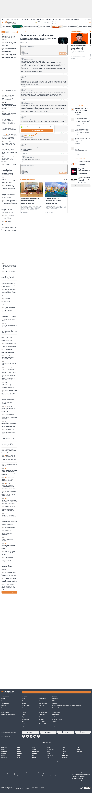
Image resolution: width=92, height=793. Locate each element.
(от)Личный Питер (15, 19)
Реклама (3, 705)
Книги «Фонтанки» (56, 712)
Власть (24, 712)
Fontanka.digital (55, 714)
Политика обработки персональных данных (81, 772)
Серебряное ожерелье (35, 19)
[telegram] (27, 736)
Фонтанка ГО (24, 19)
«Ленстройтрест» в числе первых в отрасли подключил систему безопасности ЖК (30, 201)
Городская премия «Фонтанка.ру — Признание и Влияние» (66, 705)
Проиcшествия (43, 707)
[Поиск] (82, 23)
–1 (65, 114)
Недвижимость (26, 726)
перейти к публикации (29, 32)
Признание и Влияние (48, 19)
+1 (61, 141)
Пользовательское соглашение (78, 770)
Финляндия (42, 721)
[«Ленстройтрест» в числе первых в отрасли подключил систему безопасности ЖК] (31, 189)
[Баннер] (17, 26)
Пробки (46, 22)
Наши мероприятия (6, 707)
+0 (61, 73)
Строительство (43, 712)
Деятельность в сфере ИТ (77, 780)
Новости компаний (27, 179)
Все (3, 32)
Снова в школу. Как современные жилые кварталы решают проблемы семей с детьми (55, 201)
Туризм (41, 717)
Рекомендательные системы (77, 778)
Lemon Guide (58, 19)
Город (23, 717)
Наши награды (75, 785)
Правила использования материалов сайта (81, 774)
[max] (23, 736)
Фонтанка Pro (55, 698)
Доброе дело (25, 719)
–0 (65, 73)
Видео (23, 707)
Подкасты (41, 705)
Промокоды (80, 158)
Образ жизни (42, 698)
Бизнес (24, 703)
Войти (26, 53)
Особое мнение (43, 703)
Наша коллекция (56, 710)
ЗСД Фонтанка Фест (67, 19)
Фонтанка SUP (5, 19)
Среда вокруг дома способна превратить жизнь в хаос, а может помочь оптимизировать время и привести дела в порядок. (55, 207)
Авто (23, 698)
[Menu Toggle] (2, 23)
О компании (4, 710)
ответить (24, 73)
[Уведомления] (86, 23)
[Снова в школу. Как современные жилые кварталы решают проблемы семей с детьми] (56, 189)
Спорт (40, 710)
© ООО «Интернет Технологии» (37, 787)
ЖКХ (23, 723)
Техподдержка (5, 703)
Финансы (41, 719)
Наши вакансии (5, 712)
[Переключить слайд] (90, 38)
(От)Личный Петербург (57, 707)
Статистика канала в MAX (8, 714)
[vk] (31, 736)
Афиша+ (24, 701)
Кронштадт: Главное (57, 719)
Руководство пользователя (77, 782)
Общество (41, 701)
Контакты (3, 701)
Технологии (42, 714)
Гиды (23, 714)
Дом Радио (54, 717)
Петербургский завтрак (80, 19)
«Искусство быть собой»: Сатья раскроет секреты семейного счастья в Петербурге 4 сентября (78, 48)
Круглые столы (55, 721)
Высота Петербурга (56, 723)
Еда (23, 721)
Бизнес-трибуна (26, 705)
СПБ (7, 32)
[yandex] (38, 736)
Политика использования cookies (78, 776)
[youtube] (34, 736)
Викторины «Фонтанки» (28, 710)
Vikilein (25, 135)
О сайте (3, 698)
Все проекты (55, 726)
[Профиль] (89, 23)
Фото (40, 726)
